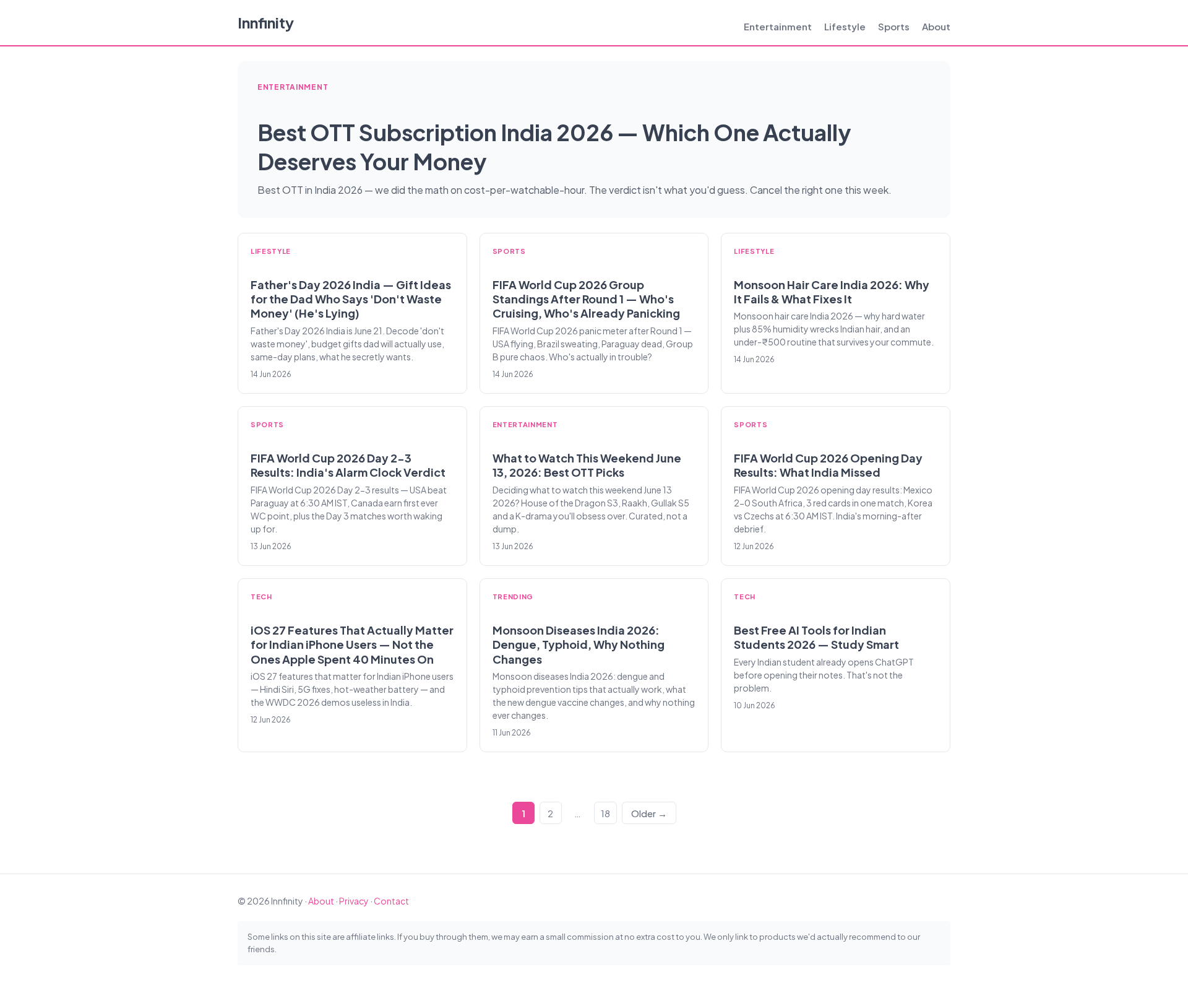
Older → (649, 813)
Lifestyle (845, 26)
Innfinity (266, 22)
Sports (894, 26)
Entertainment (778, 26)
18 (605, 813)
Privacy (354, 900)
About (936, 26)
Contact (391, 900)
